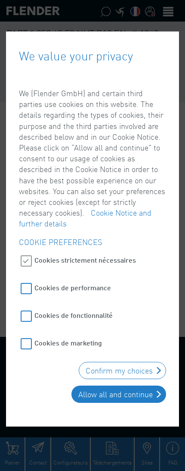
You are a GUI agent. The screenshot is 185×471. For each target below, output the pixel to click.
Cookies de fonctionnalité (73, 315)
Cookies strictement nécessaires (85, 260)
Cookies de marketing (68, 343)
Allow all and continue (115, 394)
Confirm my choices (119, 370)
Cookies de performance (72, 287)
